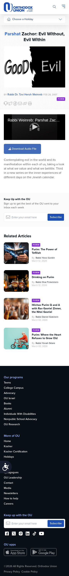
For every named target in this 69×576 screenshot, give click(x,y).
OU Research (12, 424)
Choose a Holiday (22, 19)
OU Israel (9, 398)
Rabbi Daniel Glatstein (47, 317)
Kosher (8, 446)
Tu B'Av (11, 104)
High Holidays (15, 27)
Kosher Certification (15, 452)
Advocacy (9, 393)
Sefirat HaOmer (16, 64)
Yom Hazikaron (16, 144)
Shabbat (11, 93)
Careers (8, 504)
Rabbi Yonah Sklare (45, 343)
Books (7, 403)
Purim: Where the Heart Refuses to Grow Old (46, 336)
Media (7, 488)
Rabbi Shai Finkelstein (47, 282)
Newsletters (11, 493)
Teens (7, 383)
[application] (34, 127)
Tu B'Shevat (14, 111)
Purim (10, 49)
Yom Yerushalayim (14, 153)
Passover (12, 56)
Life (6, 462)
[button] (34, 127)
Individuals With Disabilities (20, 414)
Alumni (8, 409)
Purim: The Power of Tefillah (44, 251)
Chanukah (13, 42)
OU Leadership (13, 478)
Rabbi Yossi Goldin (45, 258)
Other (10, 85)
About (7, 467)
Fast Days (13, 78)
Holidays (9, 457)
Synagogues (11, 472)
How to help (11, 499)
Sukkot (11, 35)
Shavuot (11, 71)
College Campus (14, 388)
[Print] (30, 103)
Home (7, 441)
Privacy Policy (12, 572)
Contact (8, 483)
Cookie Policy (29, 572)
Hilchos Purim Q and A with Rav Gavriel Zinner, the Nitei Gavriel (46, 308)
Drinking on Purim (43, 277)
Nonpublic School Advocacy (20, 419)
